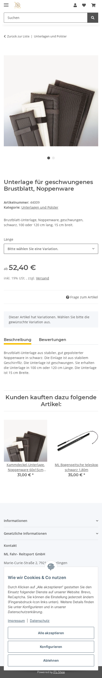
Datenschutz (40, 621)
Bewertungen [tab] (52, 339)
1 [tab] (48, 158)
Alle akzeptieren (51, 633)
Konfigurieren (51, 647)
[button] (75, 5)
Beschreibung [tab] (17, 339)
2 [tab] (53, 158)
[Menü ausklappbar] (6, 3)
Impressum (16, 621)
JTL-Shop (59, 672)
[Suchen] (92, 18)
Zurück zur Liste (18, 36)
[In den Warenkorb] (7, 51)
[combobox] (51, 249)
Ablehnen (51, 660)
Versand (42, 278)
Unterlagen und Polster (39, 207)
